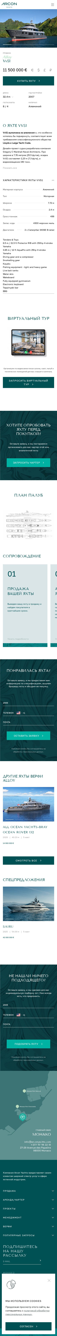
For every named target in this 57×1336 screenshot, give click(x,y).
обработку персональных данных (28, 752)
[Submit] (40, 1260)
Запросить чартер (26, 462)
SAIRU (8, 926)
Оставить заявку (26, 735)
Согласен (26, 1326)
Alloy (7, 57)
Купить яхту (26, 80)
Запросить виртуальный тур (28, 382)
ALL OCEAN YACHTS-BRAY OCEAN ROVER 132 (25, 829)
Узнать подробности (18, 639)
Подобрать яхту (26, 1043)
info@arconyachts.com (37, 1141)
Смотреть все (26, 860)
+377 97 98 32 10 (41, 1144)
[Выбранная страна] (19, 713)
